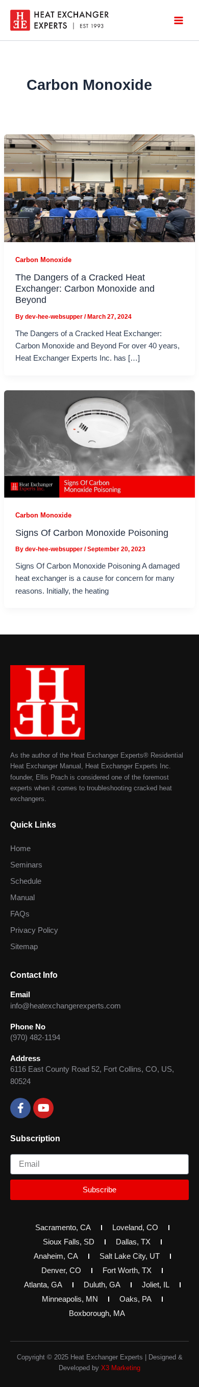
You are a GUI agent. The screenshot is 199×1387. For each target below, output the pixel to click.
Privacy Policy (34, 930)
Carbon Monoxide (43, 260)
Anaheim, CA (56, 1256)
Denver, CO (61, 1270)
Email (20, 995)
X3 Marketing (120, 1368)
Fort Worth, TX (127, 1270)
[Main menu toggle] (178, 20)
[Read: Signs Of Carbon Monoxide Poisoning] (99, 443)
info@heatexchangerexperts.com (65, 1006)
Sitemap (24, 947)
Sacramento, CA (63, 1228)
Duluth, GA (102, 1285)
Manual (22, 898)
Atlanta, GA (43, 1285)
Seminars (26, 865)
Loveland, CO (135, 1228)
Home (20, 848)
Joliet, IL (155, 1285)
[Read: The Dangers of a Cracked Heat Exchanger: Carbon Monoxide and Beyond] (99, 188)
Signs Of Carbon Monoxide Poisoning (91, 532)
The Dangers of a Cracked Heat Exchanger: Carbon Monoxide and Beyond (85, 288)
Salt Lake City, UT (130, 1256)
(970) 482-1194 (35, 1037)
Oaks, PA (135, 1299)
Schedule (25, 881)
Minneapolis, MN (70, 1299)
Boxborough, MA (97, 1313)
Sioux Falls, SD (68, 1242)
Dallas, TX (133, 1242)
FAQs (20, 914)
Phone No (27, 1027)
